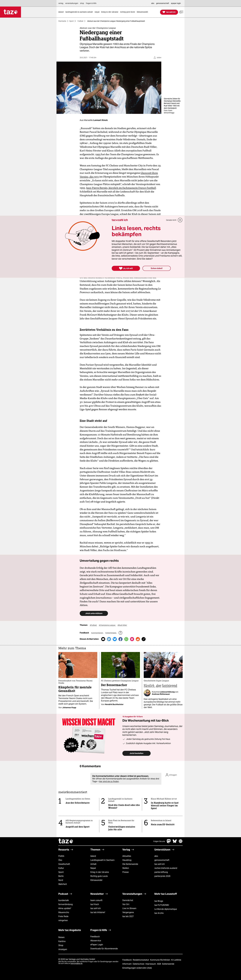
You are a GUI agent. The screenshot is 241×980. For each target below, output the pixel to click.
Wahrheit (62, 884)
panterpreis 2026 (162, 876)
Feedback (95, 936)
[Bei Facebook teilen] (120, 639)
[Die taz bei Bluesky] (175, 842)
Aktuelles (126, 856)
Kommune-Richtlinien (160, 960)
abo (156, 856)
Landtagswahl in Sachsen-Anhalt (102, 862)
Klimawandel (96, 880)
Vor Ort (125, 904)
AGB (159, 964)
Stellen (125, 868)
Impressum (150, 964)
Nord (60, 880)
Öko (60, 860)
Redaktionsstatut (141, 960)
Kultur (61, 868)
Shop (60, 945)
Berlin (61, 876)
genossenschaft (161, 860)
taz (65, 841)
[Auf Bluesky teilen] (115, 639)
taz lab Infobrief (97, 912)
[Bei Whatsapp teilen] (126, 639)
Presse (125, 872)
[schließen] (180, 220)
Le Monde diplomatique (165, 909)
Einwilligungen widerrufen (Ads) (137, 968)
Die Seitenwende (130, 864)
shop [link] (82, 3)
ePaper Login (96, 944)
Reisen (61, 937)
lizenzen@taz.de (76, 963)
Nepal (93, 868)
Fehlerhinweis (111, 633)
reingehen (63, 920)
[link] (61, 12)
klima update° (64, 908)
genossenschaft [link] (162, 3)
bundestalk (63, 900)
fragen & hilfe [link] (91, 3)
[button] (181, 12)
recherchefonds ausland (165, 868)
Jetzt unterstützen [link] (93, 613)
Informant (127, 964)
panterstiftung (161, 872)
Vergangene (128, 912)
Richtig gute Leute (99, 876)
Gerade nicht (171, 220)
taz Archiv (159, 913)
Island (93, 856)
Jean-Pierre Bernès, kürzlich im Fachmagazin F (121, 187)
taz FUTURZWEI (161, 905)
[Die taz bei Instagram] (181, 842)
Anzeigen (62, 949)
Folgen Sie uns (159, 841)
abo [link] (152, 3)
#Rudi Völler (122, 625)
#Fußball (93, 625)
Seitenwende (168, 964)
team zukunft (96, 900)
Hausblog (126, 860)
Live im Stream (129, 908)
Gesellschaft (64, 864)
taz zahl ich (159, 864)
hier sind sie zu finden (109, 781)
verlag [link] (60, 3)
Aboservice (95, 940)
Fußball (80, 21)
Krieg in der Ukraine (99, 872)
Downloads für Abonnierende (104, 948)
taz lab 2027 (128, 916)
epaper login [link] (176, 3)
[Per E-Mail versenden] (103, 639)
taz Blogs (158, 901)
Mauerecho (63, 912)
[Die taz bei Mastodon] (169, 842)
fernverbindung (65, 904)
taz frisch (94, 904)
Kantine (62, 941)
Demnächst (127, 900)
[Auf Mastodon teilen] (109, 639)
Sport (71, 21)
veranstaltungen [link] (71, 3)
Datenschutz (139, 964)
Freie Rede (63, 916)
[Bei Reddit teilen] (138, 639)
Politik (61, 856)
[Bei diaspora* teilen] (132, 639)
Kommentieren (97, 633)
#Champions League (107, 625)
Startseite (62, 21)
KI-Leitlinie (176, 960)
